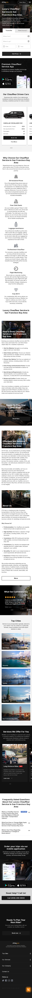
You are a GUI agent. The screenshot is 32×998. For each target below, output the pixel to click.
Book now (15, 933)
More (16, 578)
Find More (14, 142)
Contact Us (5, 971)
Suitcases (5, 133)
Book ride (14, 137)
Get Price (15, 54)
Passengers (6, 131)
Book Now (23, 2)
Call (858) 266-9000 (16, 898)
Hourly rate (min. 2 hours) (9, 126)
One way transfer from (8, 128)
